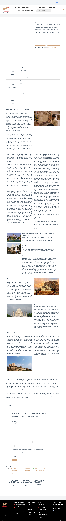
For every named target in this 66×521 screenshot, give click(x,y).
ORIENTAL (37, 48)
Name (13, 441)
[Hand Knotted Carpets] (6, 9)
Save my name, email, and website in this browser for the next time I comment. (28, 449)
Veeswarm (62, 520)
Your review (14, 423)
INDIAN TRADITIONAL (51, 47)
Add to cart (48, 45)
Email (13, 446)
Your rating (14, 421)
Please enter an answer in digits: (18, 452)
